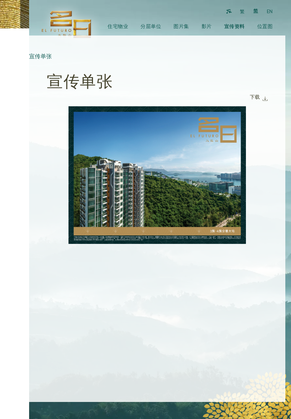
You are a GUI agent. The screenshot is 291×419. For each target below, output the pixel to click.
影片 (207, 26)
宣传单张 (40, 56)
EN (270, 11)
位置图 (265, 26)
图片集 (181, 26)
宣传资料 (234, 26)
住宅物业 (118, 26)
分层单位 (151, 26)
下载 (255, 97)
